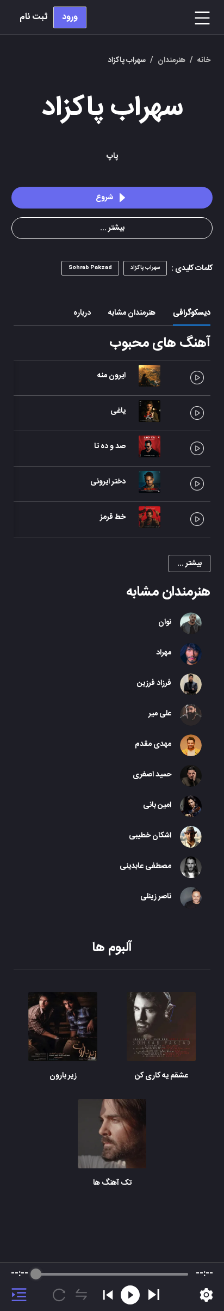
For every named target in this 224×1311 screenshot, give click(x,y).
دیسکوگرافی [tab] (191, 313)
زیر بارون (63, 1075)
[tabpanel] (112, 765)
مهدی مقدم (153, 744)
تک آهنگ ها (112, 1183)
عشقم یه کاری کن (161, 1075)
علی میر (159, 713)
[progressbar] (112, 1274)
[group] (112, 1287)
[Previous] (107, 1294)
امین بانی (157, 805)
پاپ (112, 156)
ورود (70, 17)
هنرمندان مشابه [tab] (131, 313)
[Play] (154, 1295)
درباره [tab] (82, 313)
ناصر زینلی (155, 896)
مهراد (163, 652)
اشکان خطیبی (150, 835)
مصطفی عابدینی (145, 866)
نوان (164, 622)
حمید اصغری (152, 774)
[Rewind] (130, 1294)
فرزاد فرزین (154, 683)
